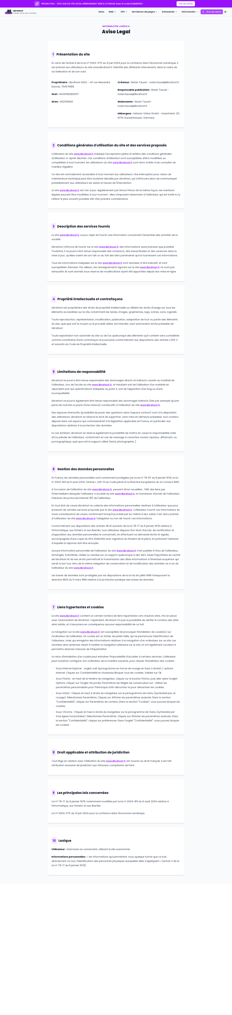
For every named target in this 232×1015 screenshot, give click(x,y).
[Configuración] (225, 11)
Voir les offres (186, 3)
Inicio (101, 11)
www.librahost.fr (84, 154)
